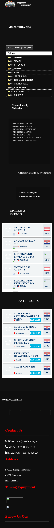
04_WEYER (15, 69)
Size (24, 48)
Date (30, 48)
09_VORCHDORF (18, 87)
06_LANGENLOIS (18, 76)
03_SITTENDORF (18, 65)
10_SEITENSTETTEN (19, 91)
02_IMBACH (15, 61)
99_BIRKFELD (16, 95)
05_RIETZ (14, 72)
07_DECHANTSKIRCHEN (22, 80)
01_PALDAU (16, 57)
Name (17, 48)
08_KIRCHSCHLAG (19, 84)
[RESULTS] (27, 378)
